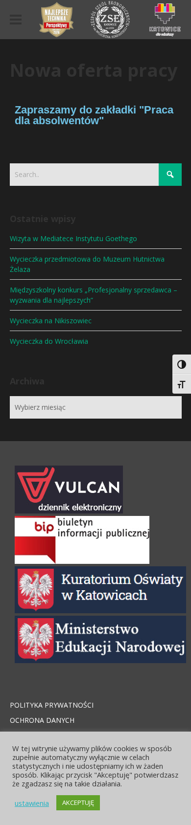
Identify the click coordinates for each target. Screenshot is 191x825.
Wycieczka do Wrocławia (49, 341)
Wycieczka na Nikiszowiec (51, 320)
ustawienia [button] (32, 803)
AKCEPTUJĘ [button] (78, 802)
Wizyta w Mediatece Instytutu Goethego (73, 238)
